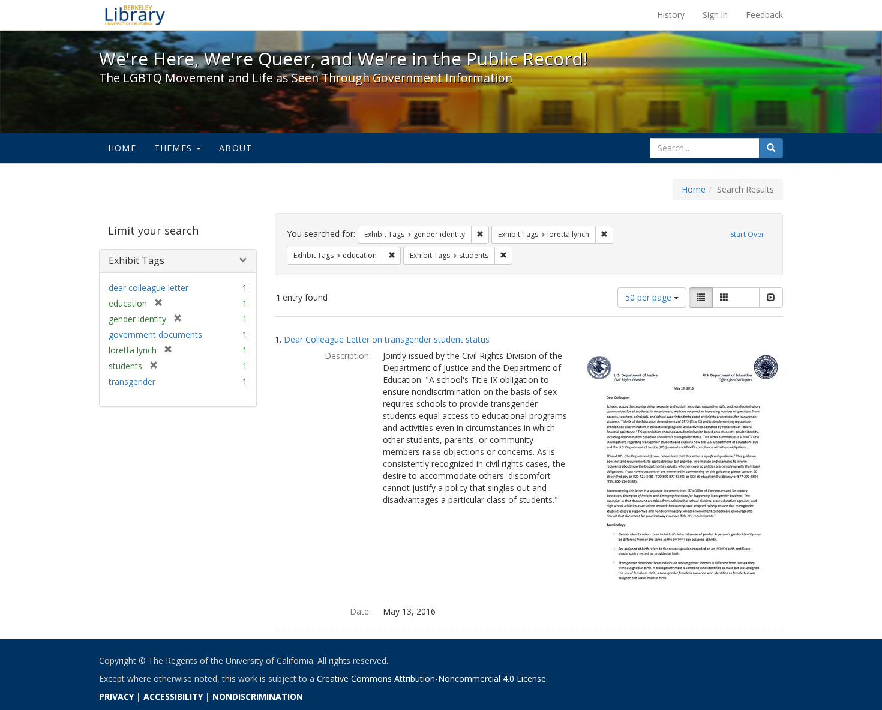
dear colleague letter (148, 287)
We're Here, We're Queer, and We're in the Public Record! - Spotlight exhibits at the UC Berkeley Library (135, 15)
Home (122, 148)
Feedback (764, 14)
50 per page (649, 297)
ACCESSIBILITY (173, 696)
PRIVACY (116, 696)
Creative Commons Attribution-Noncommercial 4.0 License (431, 678)
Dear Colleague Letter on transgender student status (387, 339)
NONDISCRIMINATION (257, 696)
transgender (132, 381)
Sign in (715, 14)
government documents (155, 334)
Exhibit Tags (136, 260)
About (235, 148)
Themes (174, 148)
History (671, 14)
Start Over (747, 234)
